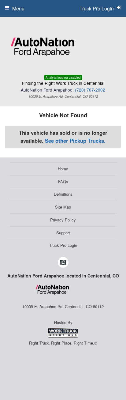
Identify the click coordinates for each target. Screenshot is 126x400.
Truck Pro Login (63, 245)
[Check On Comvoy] (63, 263)
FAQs (63, 181)
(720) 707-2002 (90, 90)
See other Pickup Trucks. (75, 140)
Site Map (63, 207)
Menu (18, 8)
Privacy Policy (63, 220)
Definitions (63, 194)
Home (63, 169)
